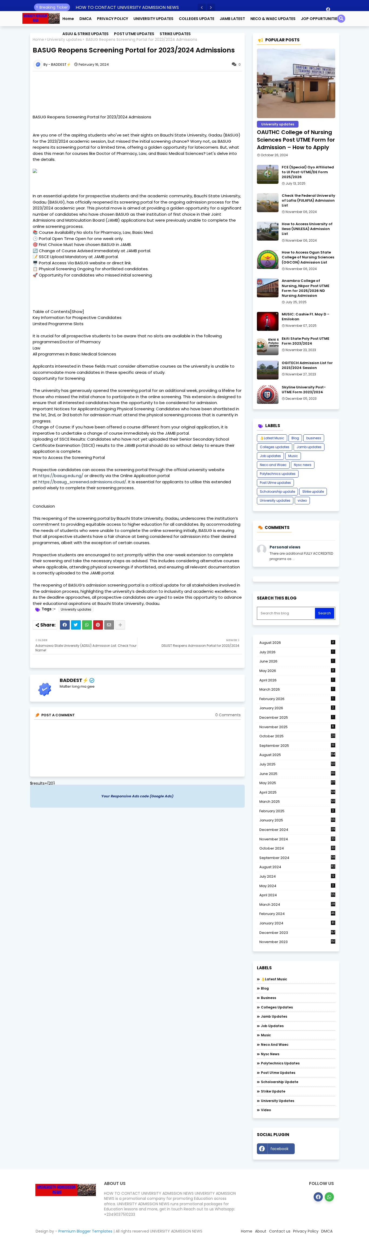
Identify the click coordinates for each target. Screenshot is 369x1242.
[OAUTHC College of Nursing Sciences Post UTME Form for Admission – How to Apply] (296, 83)
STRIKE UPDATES (175, 33)
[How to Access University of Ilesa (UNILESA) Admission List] (268, 231)
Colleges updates (274, 447)
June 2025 (297, 773)
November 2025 (296, 727)
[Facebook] (65, 625)
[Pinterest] (98, 625)
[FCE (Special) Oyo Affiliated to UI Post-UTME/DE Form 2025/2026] (268, 174)
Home (68, 18)
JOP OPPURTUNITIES (320, 18)
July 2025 (297, 764)
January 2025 (297, 820)
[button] (202, 8)
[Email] (109, 625)
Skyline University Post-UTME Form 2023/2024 (304, 390)
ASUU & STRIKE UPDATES (85, 33)
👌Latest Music (272, 438)
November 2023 (297, 942)
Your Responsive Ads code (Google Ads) (137, 796)
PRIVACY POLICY (112, 18)
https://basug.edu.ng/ (60, 475)
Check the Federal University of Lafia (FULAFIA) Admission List (308, 200)
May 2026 (296, 670)
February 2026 (296, 698)
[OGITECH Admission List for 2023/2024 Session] (268, 370)
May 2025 (297, 782)
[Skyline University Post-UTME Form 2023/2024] (268, 394)
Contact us (279, 1231)
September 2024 (297, 858)
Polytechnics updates (278, 473)
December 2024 (297, 830)
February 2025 (296, 811)
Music (293, 456)
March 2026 (296, 689)
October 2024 (297, 848)
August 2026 (296, 642)
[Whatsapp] (87, 625)
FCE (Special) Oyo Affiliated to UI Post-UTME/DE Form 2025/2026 (308, 172)
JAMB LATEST (232, 18)
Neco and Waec (273, 464)
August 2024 (297, 867)
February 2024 (297, 914)
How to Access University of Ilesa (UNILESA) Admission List (307, 229)
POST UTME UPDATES (134, 33)
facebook (279, 1148)
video (302, 500)
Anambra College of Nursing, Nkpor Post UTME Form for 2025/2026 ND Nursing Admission (305, 288)
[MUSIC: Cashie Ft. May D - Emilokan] (268, 321)
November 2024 (297, 839)
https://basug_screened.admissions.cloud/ (82, 482)
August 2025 (297, 754)
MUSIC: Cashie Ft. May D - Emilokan (305, 317)
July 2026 (296, 652)
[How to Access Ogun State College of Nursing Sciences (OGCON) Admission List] (268, 259)
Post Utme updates (275, 482)
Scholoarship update (277, 491)
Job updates (270, 456)
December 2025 (296, 717)
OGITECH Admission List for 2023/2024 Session (307, 365)
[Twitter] (76, 625)
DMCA (85, 18)
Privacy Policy (305, 1231)
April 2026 (296, 680)
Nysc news (302, 464)
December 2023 (297, 932)
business (313, 438)
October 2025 (297, 736)
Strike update (313, 491)
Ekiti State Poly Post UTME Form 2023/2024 (305, 341)
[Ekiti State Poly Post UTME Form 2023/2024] (268, 345)
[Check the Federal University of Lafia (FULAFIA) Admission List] (268, 202)
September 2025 (296, 745)
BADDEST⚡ (74, 680)
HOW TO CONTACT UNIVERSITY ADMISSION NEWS (127, 7)
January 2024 (296, 923)
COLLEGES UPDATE (196, 18)
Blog (295, 438)
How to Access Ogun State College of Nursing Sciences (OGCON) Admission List (308, 257)
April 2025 (297, 792)
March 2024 (297, 904)
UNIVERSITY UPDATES (153, 18)
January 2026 (296, 708)
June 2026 (296, 661)
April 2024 (297, 895)
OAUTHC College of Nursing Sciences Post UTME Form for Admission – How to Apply (296, 139)
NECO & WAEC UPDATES (273, 18)
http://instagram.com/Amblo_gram (316, 1150)
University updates (76, 609)
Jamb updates (309, 447)
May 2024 (296, 885)
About (260, 1231)
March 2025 (297, 801)
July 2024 (296, 876)
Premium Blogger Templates (85, 1231)
